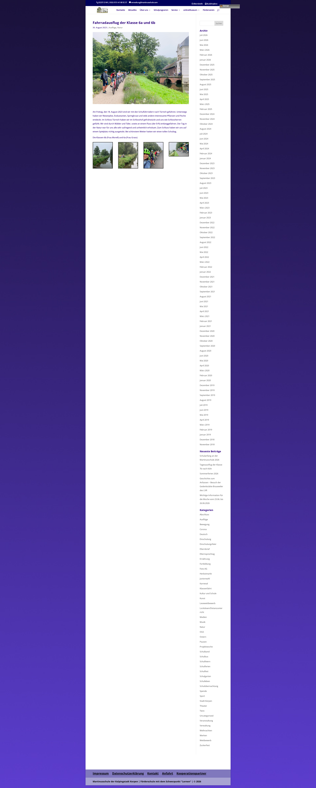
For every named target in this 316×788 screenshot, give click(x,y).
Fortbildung (205, 563)
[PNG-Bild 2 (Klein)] (128, 168)
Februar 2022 (206, 267)
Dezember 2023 (207, 163)
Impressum (101, 773)
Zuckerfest (205, 745)
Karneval (204, 583)
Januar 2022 (205, 272)
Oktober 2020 (206, 341)
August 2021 (205, 296)
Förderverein (208, 10)
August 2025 (205, 84)
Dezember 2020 (207, 331)
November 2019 (207, 390)
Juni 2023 (204, 193)
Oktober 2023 (206, 173)
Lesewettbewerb (207, 603)
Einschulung (205, 539)
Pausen (203, 641)
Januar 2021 (205, 326)
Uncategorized (206, 715)
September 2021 (207, 291)
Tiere (202, 710)
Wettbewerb (205, 740)
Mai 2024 (204, 143)
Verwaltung (205, 725)
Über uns (144, 10)
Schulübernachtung (209, 686)
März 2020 (204, 370)
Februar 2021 (206, 321)
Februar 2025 (206, 109)
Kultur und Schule (208, 593)
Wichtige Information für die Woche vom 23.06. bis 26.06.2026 (211, 499)
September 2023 (207, 178)
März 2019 (204, 424)
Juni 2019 (204, 410)
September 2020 (207, 345)
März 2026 (204, 50)
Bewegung (204, 524)
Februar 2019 (206, 429)
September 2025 (207, 79)
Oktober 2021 (206, 286)
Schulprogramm (161, 10)
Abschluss (204, 514)
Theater (203, 706)
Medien (203, 617)
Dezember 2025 (207, 64)
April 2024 (204, 148)
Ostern (203, 636)
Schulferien (205, 666)
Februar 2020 (206, 375)
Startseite (120, 10)
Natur (120, 27)
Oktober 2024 (206, 124)
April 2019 (204, 419)
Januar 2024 (205, 158)
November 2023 (207, 168)
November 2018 (207, 444)
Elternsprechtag (207, 554)
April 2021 (204, 311)
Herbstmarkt (206, 573)
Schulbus (204, 656)
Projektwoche (206, 646)
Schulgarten (205, 676)
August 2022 (205, 242)
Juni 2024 (204, 138)
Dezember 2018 (207, 439)
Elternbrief (205, 549)
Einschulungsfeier (208, 544)
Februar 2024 (206, 153)
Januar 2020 (205, 380)
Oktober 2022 (206, 232)
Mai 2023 (204, 198)
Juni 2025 (204, 89)
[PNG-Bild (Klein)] (102, 168)
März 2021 (204, 316)
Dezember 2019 (207, 385)
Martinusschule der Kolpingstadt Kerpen (115, 781)
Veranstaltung (206, 720)
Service (174, 10)
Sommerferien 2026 (209, 473)
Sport (202, 696)
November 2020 (207, 336)
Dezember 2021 (207, 276)
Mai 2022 (204, 252)
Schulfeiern (205, 661)
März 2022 (204, 262)
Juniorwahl (205, 578)
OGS (202, 632)
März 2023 (204, 207)
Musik (202, 622)
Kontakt (153, 773)
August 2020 (205, 350)
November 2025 (207, 69)
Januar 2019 (205, 434)
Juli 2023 (203, 188)
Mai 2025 (204, 94)
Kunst (202, 598)
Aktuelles (132, 10)
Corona (203, 529)
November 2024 (207, 119)
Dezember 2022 (207, 222)
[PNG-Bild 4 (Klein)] (178, 156)
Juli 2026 (203, 35)
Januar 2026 (205, 59)
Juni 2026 (204, 40)
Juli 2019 (203, 405)
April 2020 (204, 365)
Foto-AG (203, 568)
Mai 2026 (204, 45)
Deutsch (203, 534)
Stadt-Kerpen (206, 701)
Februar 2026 (206, 55)
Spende (203, 691)
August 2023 (205, 183)
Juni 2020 (204, 355)
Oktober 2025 (206, 74)
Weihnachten (206, 730)
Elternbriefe (198, 4)
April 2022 (204, 257)
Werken (203, 735)
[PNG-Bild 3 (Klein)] (153, 168)
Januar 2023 (205, 217)
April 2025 (204, 99)
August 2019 (205, 400)
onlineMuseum (190, 10)
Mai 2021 (204, 306)
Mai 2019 (204, 415)
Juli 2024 (203, 133)
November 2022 (207, 227)
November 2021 (207, 281)
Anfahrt (167, 773)
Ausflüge (112, 27)
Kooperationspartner (191, 773)
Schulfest (204, 671)
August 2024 (205, 128)
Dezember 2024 (207, 114)
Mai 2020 (204, 360)
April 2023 (204, 202)
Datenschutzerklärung (128, 773)
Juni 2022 (204, 247)
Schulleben (205, 681)
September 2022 (207, 237)
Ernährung (205, 559)
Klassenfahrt (206, 588)
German (225, 6)
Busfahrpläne (211, 4)
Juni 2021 (204, 301)
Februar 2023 (206, 212)
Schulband (205, 651)
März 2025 (204, 104)
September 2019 (207, 395)
